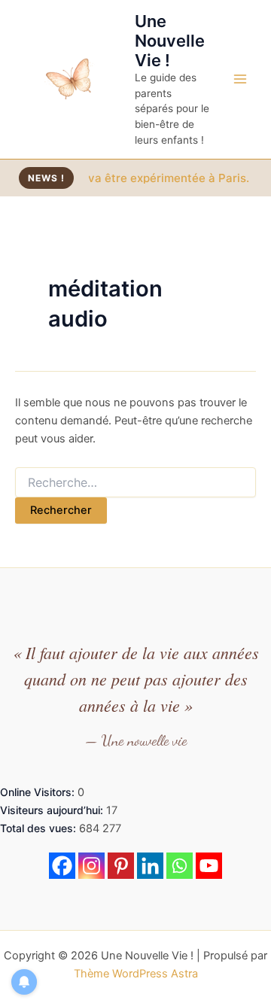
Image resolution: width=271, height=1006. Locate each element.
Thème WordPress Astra (136, 973)
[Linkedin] (150, 866)
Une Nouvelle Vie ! (170, 41)
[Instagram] (91, 866)
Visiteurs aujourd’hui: (53, 810)
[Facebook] (62, 866)
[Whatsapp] (179, 866)
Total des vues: (39, 828)
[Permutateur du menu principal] (240, 79)
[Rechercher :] (135, 482)
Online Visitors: (39, 792)
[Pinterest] (121, 866)
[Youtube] (209, 866)
